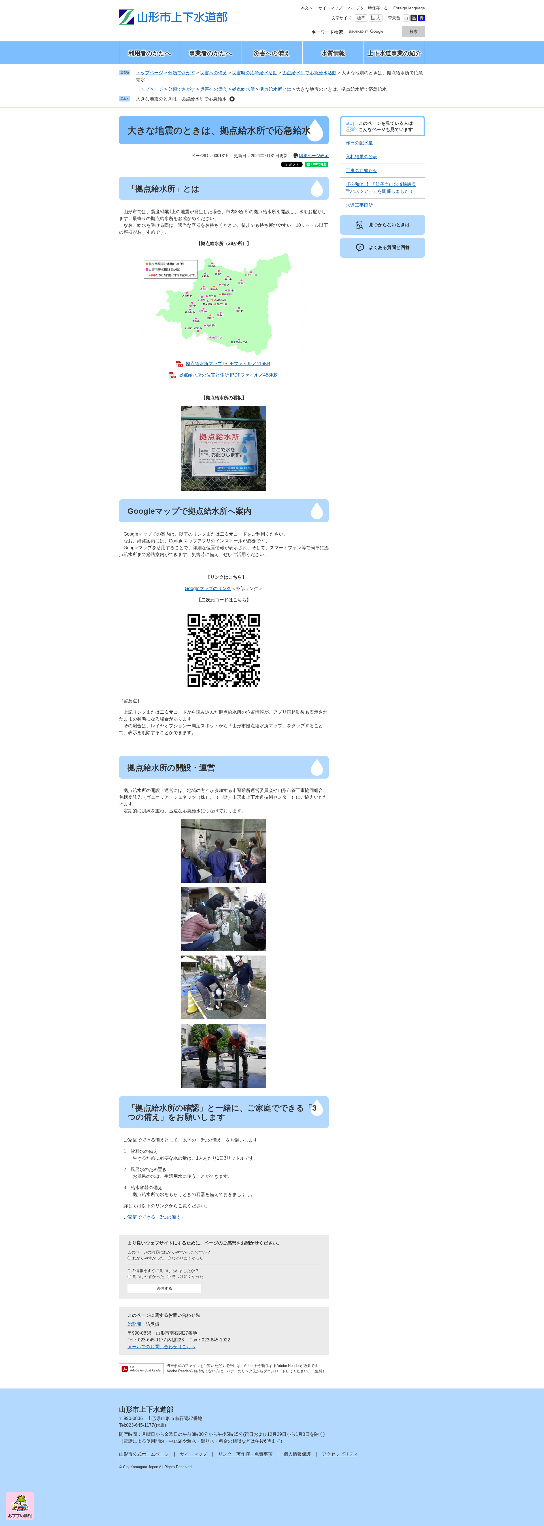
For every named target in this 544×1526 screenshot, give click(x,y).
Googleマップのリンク (208, 588)
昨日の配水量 (359, 142)
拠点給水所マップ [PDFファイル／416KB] (228, 363)
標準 (361, 18)
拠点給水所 (243, 89)
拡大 (376, 18)
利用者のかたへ (149, 53)
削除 (232, 99)
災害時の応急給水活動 (254, 72)
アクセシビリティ (340, 1454)
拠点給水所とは (275, 89)
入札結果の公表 (361, 156)
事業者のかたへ (210, 53)
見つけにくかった (187, 1276)
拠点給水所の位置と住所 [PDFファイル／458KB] (228, 375)
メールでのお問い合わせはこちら (162, 1346)
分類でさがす (181, 72)
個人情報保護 (297, 1454)
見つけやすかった (148, 1276)
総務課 (134, 1324)
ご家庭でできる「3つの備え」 (154, 1217)
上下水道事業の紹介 (394, 53)
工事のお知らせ (361, 170)
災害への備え (272, 53)
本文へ (307, 8)
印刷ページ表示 (314, 155)
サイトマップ (330, 8)
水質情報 (333, 53)
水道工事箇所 (359, 205)
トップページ (149, 72)
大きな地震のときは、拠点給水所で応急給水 (181, 98)
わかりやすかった (148, 1258)
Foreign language (409, 8)
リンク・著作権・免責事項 (245, 1454)
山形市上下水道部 (146, 1409)
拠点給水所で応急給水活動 (309, 72)
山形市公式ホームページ (144, 1454)
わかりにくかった (187, 1258)
